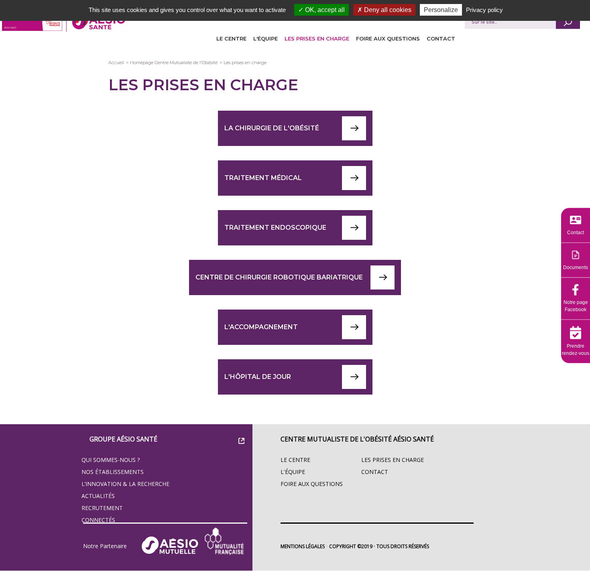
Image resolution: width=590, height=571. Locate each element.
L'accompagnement (261, 327)
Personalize (441, 9)
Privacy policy (484, 9)
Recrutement (102, 508)
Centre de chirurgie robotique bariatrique (279, 277)
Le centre (231, 38)
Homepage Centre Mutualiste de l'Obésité (174, 62)
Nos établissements (112, 472)
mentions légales (303, 546)
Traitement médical (263, 178)
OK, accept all (324, 9)
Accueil (116, 62)
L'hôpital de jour (257, 377)
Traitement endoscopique (275, 227)
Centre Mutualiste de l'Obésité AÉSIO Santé (357, 439)
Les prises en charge (317, 38)
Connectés (98, 520)
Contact (441, 38)
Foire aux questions (388, 38)
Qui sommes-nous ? (110, 460)
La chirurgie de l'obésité (271, 128)
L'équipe (265, 38)
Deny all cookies (386, 9)
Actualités (98, 496)
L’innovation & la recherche (125, 484)
